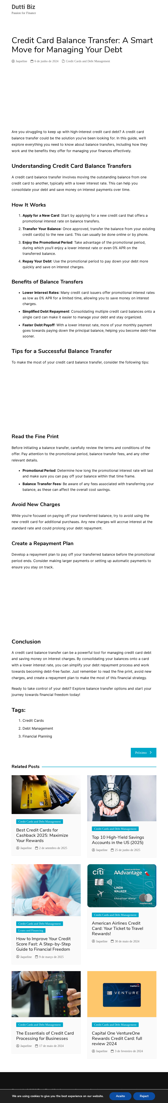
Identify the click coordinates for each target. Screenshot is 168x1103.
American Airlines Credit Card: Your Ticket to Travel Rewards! (117, 928)
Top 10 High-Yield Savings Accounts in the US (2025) (118, 840)
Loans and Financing (30, 930)
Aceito (120, 1096)
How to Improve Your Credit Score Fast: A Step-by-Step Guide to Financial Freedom (43, 944)
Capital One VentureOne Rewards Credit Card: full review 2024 (117, 1038)
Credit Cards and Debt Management (88, 61)
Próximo (141, 752)
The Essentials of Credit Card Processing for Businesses (45, 1035)
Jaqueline (21, 61)
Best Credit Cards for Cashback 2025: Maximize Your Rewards (42, 835)
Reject (144, 1096)
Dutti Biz (23, 7)
